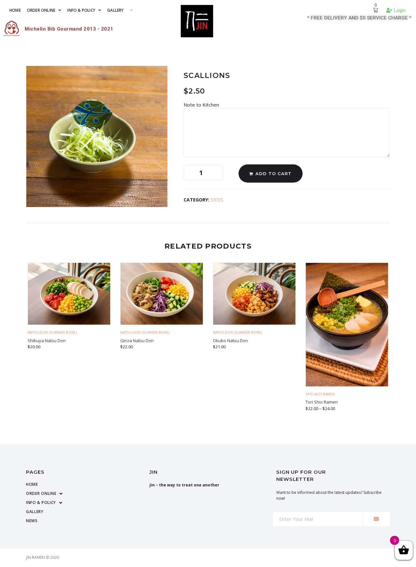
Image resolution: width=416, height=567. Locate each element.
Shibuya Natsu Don (47, 340)
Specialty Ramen (320, 394)
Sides (217, 200)
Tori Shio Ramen (322, 402)
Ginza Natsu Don (137, 340)
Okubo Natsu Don (230, 340)
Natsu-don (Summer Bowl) (52, 332)
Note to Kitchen (202, 104)
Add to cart (273, 173)
